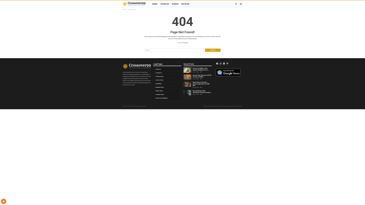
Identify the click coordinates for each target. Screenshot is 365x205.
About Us (158, 69)
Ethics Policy (159, 91)
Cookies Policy (160, 94)
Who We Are (185, 4)
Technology (164, 4)
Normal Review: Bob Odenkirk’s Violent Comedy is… (202, 91)
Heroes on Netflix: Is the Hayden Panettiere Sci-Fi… (201, 69)
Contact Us (159, 73)
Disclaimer (159, 83)
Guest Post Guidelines (162, 98)
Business (175, 4)
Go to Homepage (183, 42)
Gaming (154, 4)
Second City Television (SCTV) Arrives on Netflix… (202, 76)
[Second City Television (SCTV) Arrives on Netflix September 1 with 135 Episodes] (187, 77)
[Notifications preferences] (3, 201)
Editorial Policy (160, 87)
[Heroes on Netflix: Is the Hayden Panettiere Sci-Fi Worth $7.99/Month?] (187, 70)
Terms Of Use (159, 80)
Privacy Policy (159, 76)
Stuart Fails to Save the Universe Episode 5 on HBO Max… (201, 84)
